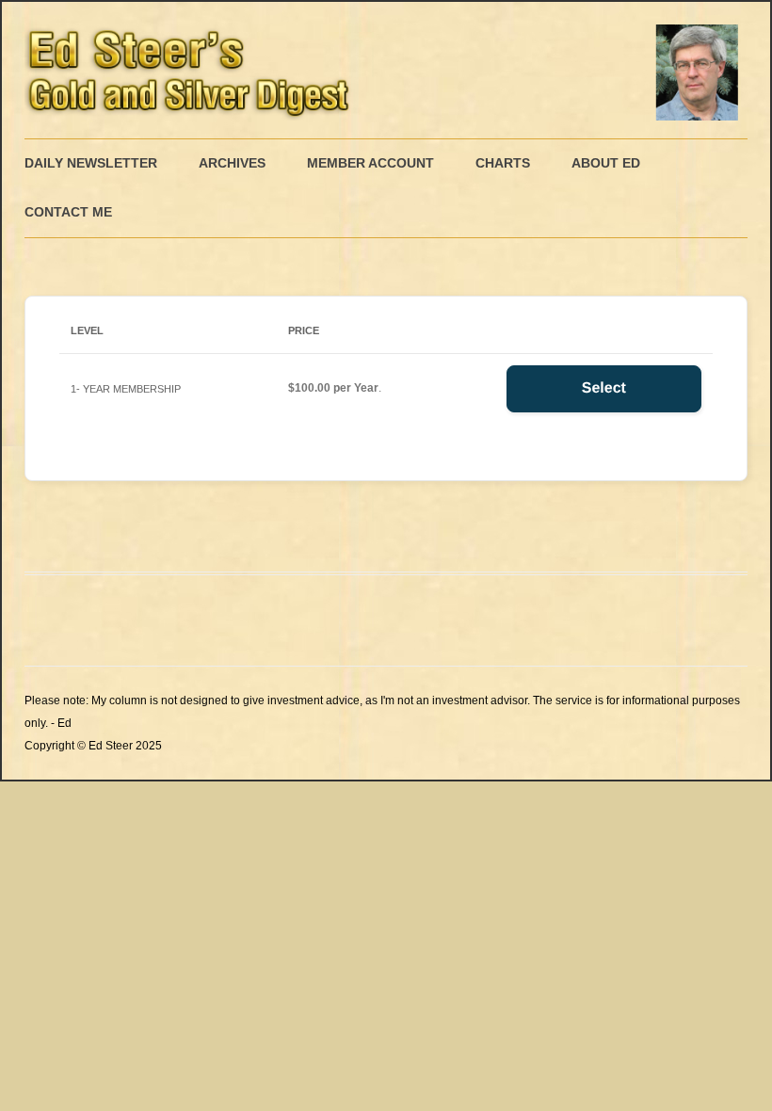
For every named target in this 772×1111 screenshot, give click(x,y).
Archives (232, 162)
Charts (502, 162)
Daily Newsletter (90, 162)
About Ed (605, 162)
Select (604, 388)
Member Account (370, 162)
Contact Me (68, 211)
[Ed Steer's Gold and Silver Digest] (386, 70)
